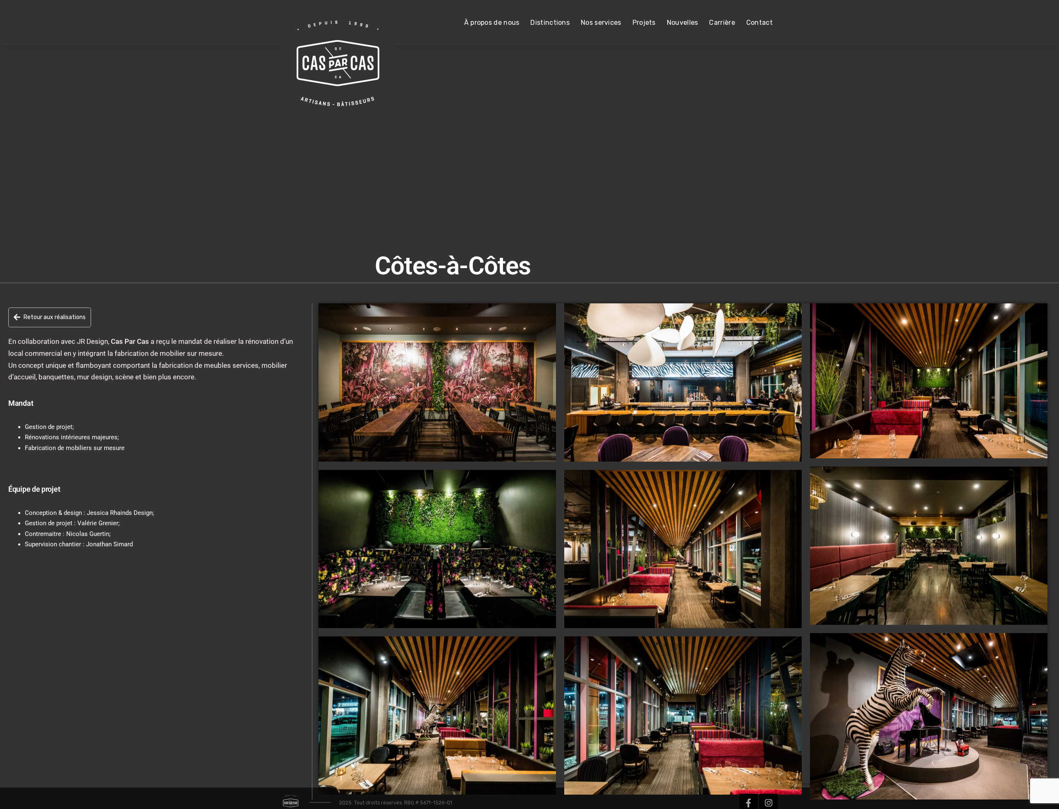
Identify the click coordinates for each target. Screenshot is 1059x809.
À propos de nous (492, 22)
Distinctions (550, 22)
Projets (644, 22)
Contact (759, 22)
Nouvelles (682, 22)
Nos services (601, 22)
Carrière (722, 22)
